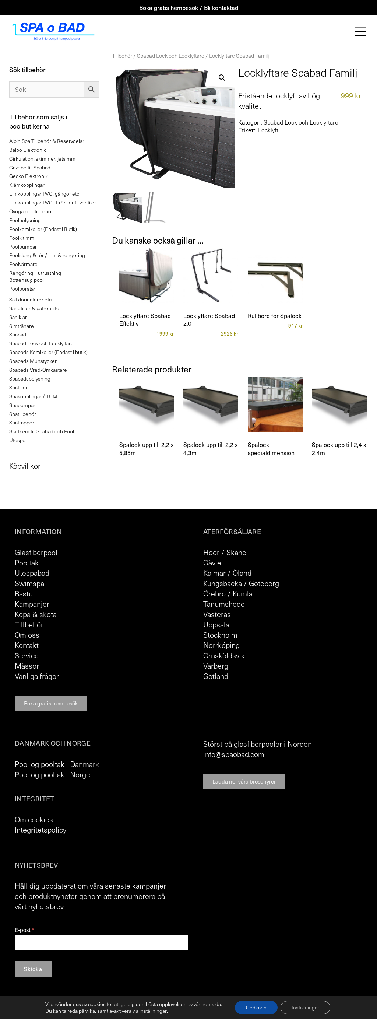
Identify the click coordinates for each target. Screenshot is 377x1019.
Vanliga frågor (37, 676)
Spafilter (18, 387)
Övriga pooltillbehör (31, 211)
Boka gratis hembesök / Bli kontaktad (188, 7)
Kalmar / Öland (227, 572)
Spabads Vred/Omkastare (38, 370)
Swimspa (29, 583)
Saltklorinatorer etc (30, 299)
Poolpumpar (23, 247)
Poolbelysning (25, 220)
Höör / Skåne (224, 552)
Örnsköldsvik (224, 655)
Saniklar (18, 317)
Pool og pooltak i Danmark (57, 764)
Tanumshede (224, 603)
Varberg (215, 665)
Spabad (17, 334)
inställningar (153, 1011)
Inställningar (305, 1007)
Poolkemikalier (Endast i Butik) (43, 229)
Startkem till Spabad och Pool (41, 431)
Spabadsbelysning (29, 378)
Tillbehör (122, 56)
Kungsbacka (222, 583)
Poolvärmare (23, 264)
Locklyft (268, 130)
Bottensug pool (26, 280)
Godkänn (256, 1007)
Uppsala (216, 624)
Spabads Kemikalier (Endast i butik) (48, 352)
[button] (222, 77)
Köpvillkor (24, 465)
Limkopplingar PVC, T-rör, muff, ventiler (52, 202)
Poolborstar (22, 289)
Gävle (212, 562)
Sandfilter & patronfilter (35, 308)
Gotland (215, 676)
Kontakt (27, 645)
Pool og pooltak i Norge (52, 774)
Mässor (27, 665)
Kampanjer (32, 603)
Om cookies (34, 819)
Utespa (17, 440)
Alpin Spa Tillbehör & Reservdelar (46, 141)
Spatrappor (21, 422)
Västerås (217, 614)
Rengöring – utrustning (35, 273)
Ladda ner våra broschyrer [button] (244, 781)
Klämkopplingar (27, 185)
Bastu (24, 593)
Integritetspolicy (40, 829)
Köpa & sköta (36, 614)
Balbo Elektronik (27, 150)
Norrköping (221, 645)
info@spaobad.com (233, 754)
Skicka (33, 969)
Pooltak (27, 562)
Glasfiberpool (36, 552)
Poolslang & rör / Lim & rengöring (47, 255)
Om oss (27, 634)
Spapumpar (22, 405)
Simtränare (21, 326)
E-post (24, 930)
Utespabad (32, 572)
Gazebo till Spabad (29, 167)
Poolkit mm (21, 238)
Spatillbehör (22, 414)
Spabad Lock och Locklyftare (170, 56)
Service (27, 655)
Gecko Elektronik (28, 176)
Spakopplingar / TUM (33, 396)
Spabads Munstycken (33, 361)
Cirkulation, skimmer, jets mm (42, 158)
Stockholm (220, 634)
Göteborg (264, 583)
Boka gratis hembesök (51, 703)
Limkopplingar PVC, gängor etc (44, 193)
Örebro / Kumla (228, 593)
